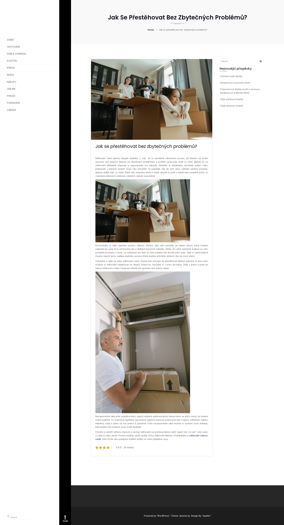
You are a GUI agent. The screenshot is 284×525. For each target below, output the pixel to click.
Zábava (11, 110)
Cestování (13, 46)
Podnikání (13, 103)
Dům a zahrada (16, 53)
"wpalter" (206, 516)
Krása (11, 67)
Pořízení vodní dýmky (231, 76)
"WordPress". (163, 516)
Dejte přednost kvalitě (231, 99)
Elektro (12, 60)
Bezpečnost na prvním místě (235, 82)
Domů (10, 39)
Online (11, 89)
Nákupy (11, 82)
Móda (10, 74)
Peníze (11, 96)
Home (151, 29)
